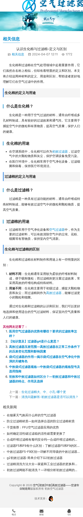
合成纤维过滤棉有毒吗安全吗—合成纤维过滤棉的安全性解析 (43, 439)
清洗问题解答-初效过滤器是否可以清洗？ (49, 397)
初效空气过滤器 (54, 488)
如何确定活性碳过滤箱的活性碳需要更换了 (36, 433)
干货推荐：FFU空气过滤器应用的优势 (33, 427)
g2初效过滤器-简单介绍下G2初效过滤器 (35, 458)
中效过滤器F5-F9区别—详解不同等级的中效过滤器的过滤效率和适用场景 (43, 452)
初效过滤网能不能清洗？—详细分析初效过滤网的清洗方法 (43, 470)
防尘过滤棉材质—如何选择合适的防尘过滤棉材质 (41, 421)
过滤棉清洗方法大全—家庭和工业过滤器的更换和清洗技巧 (43, 464)
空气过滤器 (57, 229)
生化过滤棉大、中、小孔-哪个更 (43, 392)
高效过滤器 (54, 293)
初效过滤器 (60, 151)
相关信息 (18, 54)
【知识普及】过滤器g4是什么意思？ (34, 341)
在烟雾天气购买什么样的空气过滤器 (31, 415)
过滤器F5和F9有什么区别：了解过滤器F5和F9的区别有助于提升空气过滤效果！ (43, 446)
